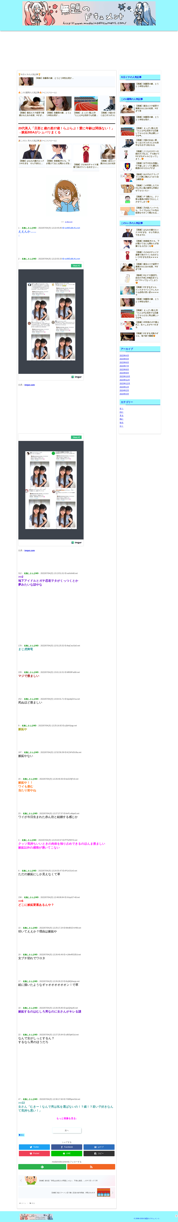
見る (122, 416)
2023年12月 (125, 383)
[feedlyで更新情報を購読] (42, 1166)
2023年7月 (124, 366)
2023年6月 (124, 362)
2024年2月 (124, 390)
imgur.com (29, 385)
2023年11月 (125, 380)
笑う (122, 409)
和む (122, 419)
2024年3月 (124, 394)
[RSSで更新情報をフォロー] (91, 1166)
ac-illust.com (68, 222)
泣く (122, 426)
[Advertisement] (89, 50)
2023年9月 (124, 373)
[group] (31, 107)
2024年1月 (124, 387)
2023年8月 (124, 369)
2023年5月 (124, 359)
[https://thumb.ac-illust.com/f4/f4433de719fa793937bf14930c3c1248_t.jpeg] (66, 216)
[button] (111, 107)
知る (22, 1135)
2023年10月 (125, 376)
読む (122, 412)
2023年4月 (124, 356)
